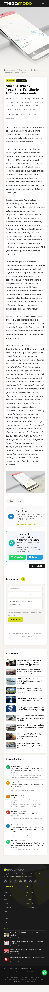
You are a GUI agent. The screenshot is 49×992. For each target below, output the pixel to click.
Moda (6, 900)
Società (6, 922)
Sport (5, 915)
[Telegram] (30, 881)
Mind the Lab (18, 981)
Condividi (38, 566)
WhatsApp (18, 557)
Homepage (30, 892)
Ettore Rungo (13, 114)
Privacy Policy (31, 907)
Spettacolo (7, 907)
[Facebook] (5, 881)
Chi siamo (29, 896)
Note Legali (30, 904)
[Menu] (43, 3)
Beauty (6, 919)
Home (6, 70)
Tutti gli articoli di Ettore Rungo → (27, 524)
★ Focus (21, 81)
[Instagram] (15, 881)
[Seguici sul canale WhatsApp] (44, 972)
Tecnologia (8, 896)
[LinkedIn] (25, 881)
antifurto (11, 501)
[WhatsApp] (35, 881)
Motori (13, 70)
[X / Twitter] (10, 881)
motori (20, 501)
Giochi (6, 904)
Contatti (28, 900)
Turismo (6, 911)
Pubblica (15, 620)
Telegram (36, 557)
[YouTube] (20, 881)
